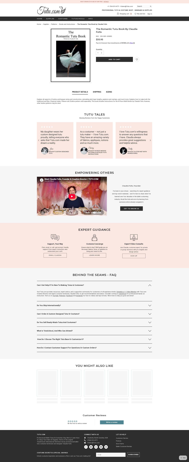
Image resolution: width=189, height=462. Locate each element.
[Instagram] (91, 447)
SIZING (109, 92)
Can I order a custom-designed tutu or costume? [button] (58, 314)
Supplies (46, 24)
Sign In (150, 14)
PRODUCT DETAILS (80, 92)
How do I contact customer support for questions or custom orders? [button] (67, 348)
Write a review (111, 422)
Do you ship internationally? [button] (49, 305)
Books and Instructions (67, 24)
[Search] (144, 6)
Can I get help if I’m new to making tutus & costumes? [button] (60, 285)
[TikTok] (101, 447)
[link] (136, 59)
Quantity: (99, 49)
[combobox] (142, 6)
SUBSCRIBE (133, 455)
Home (39, 24)
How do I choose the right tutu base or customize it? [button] (60, 339)
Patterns (54, 24)
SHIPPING (97, 92)
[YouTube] (106, 447)
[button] (38, 140)
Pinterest (62, 296)
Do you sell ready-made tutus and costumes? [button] (56, 322)
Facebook (69, 296)
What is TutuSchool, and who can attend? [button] (55, 331)
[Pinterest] (96, 447)
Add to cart (114, 59)
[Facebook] (86, 447)
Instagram (79, 296)
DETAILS (106, 1)
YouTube (55, 296)
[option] (71, 55)
